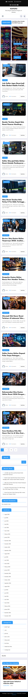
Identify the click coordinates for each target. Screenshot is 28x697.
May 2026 (6, 524)
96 (11, 450)
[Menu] (2, 16)
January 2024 (7, 609)
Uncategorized (7, 44)
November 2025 (7, 544)
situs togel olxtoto (17, 47)
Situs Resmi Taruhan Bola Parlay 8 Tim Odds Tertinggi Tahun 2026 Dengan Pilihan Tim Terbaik (13, 201)
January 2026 (7, 537)
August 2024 (6, 586)
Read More (6, 57)
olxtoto (10, 45)
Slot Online (6, 643)
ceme (5, 630)
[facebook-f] (10, 5)
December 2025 (7, 540)
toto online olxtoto (10, 51)
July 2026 (6, 517)
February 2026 (7, 534)
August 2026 (6, 514)
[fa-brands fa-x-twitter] (12, 5)
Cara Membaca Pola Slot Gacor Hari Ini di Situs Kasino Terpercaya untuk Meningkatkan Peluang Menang (13, 432)
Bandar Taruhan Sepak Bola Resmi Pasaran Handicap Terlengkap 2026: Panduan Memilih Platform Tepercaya (13, 123)
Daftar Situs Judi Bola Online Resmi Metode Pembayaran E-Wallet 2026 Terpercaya (13, 162)
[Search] (21, 16)
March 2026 (6, 530)
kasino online (5, 235)
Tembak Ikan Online (8, 646)
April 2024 (6, 599)
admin (4, 28)
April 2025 (6, 560)
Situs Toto (4, 655)
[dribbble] (14, 5)
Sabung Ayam (7, 640)
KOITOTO (13, 8)
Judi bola (5, 80)
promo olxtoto (9, 47)
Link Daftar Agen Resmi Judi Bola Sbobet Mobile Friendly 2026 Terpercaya (13, 84)
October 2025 (7, 547)
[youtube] (17, 5)
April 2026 (6, 527)
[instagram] (16, 5)
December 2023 (7, 612)
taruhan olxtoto (12, 49)
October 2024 (7, 580)
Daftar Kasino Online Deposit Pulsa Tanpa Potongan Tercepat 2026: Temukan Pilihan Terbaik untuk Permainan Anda (13, 354)
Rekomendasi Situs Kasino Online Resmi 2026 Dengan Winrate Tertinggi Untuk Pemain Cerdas (13, 393)
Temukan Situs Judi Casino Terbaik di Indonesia (13, 682)
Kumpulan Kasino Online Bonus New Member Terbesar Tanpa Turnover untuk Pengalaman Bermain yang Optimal (13, 278)
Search (6, 457)
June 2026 (6, 521)
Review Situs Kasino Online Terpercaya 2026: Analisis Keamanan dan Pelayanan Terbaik (13, 239)
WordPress (15, 693)
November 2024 (7, 576)
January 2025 (7, 570)
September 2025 (7, 550)
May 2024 (6, 596)
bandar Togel (7, 627)
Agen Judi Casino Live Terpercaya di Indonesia (12, 54)
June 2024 (6, 593)
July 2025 (6, 557)
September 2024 (7, 583)
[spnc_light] (24, 16)
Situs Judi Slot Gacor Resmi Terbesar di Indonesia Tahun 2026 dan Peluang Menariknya (13, 317)
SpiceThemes (14, 694)
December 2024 (7, 573)
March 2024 (6, 603)
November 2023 (7, 616)
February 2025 (7, 566)
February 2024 (7, 606)
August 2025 (6, 553)
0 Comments (13, 96)
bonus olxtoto (16, 44)
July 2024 (6, 589)
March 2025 (6, 563)
